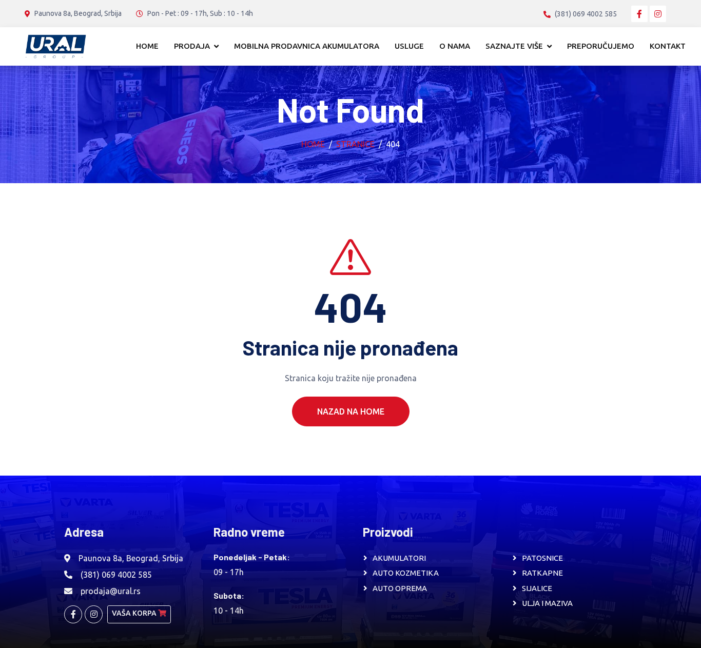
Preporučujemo (600, 46)
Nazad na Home (350, 411)
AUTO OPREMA (400, 588)
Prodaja (192, 46)
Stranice (355, 144)
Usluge (409, 46)
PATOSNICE (542, 558)
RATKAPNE (542, 572)
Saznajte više (514, 46)
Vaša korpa (135, 613)
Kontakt (668, 46)
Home (147, 46)
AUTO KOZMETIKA (406, 572)
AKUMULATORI (399, 558)
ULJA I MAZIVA (547, 603)
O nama (454, 46)
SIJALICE (537, 588)
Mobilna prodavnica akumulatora (306, 46)
